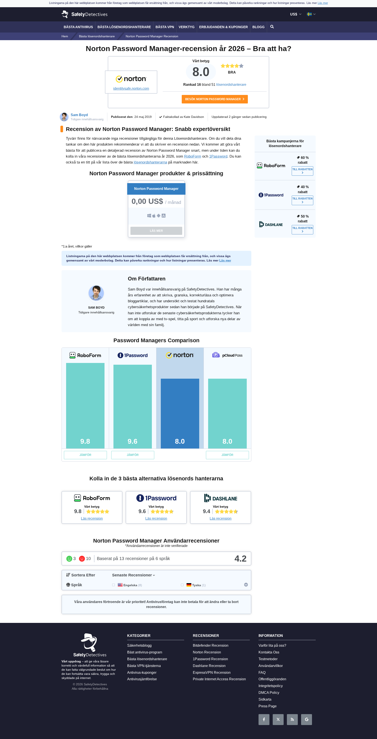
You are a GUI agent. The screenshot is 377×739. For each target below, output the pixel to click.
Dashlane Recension (209, 666)
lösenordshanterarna (150, 162)
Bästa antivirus (78, 27)
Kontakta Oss (269, 652)
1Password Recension (210, 659)
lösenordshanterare (231, 84)
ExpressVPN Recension (212, 672)
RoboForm (192, 156)
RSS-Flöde (292, 719)
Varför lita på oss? (272, 645)
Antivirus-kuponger (141, 672)
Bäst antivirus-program (144, 652)
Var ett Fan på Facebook (264, 719)
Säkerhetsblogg (139, 645)
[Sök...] (271, 27)
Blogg (258, 27)
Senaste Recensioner (132, 575)
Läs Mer (156, 230)
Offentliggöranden (272, 679)
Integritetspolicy (271, 686)
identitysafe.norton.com (131, 88)
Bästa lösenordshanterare (124, 27)
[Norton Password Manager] (131, 79)
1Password (218, 156)
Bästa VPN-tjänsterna (144, 666)
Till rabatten (302, 169)
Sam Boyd (79, 115)
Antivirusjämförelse (142, 679)
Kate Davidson (194, 117)
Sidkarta (265, 699)
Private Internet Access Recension (219, 679)
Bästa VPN (165, 27)
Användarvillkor (271, 666)
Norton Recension (207, 652)
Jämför (85, 455)
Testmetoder (268, 659)
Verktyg (187, 27)
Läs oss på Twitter (278, 719)
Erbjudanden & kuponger (223, 27)
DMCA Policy (269, 692)
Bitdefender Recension (210, 645)
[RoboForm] (92, 499)
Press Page (268, 706)
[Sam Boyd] (96, 295)
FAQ (262, 672)
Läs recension (92, 518)
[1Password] (156, 499)
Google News (306, 719)
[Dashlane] (220, 499)
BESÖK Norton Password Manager (213, 99)
